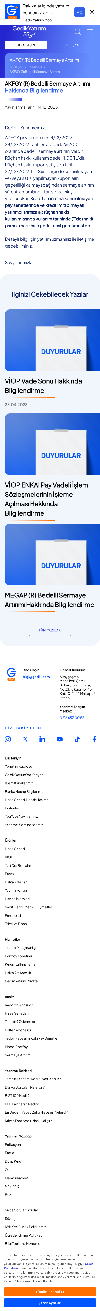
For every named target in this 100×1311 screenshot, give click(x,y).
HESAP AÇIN (26, 45)
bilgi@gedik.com (36, 676)
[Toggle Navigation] (90, 32)
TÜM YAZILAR (50, 630)
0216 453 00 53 (72, 717)
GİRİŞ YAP (73, 45)
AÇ (79, 12)
